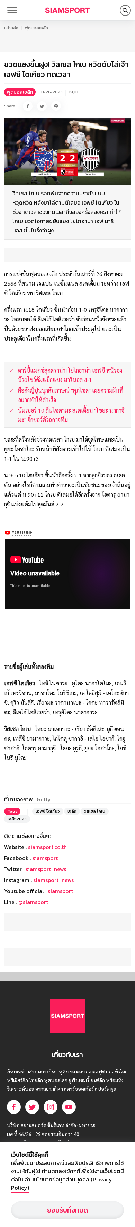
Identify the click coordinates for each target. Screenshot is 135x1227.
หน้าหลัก (11, 28)
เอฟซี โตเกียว (48, 811)
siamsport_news (46, 869)
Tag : (12, 811)
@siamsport (33, 902)
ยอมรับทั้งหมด (67, 1210)
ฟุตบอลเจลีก (36, 28)
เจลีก (72, 811)
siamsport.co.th (47, 847)
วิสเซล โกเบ (94, 811)
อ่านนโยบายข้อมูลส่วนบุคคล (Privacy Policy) (61, 1183)
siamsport (45, 858)
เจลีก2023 (17, 819)
